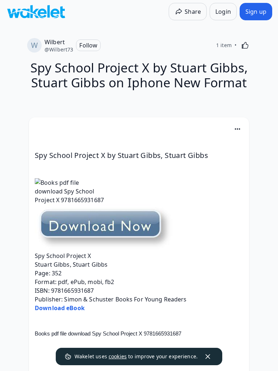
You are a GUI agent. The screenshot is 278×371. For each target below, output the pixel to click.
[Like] (245, 45)
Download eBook (60, 308)
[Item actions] (237, 129)
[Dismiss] (208, 356)
